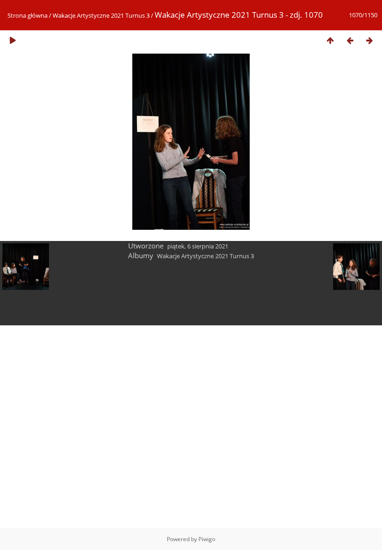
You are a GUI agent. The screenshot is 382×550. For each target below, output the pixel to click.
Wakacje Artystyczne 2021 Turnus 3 (101, 15)
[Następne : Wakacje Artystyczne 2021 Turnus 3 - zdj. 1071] (369, 40)
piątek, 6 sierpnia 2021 (197, 246)
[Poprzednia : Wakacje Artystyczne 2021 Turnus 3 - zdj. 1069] (350, 40)
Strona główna (27, 15)
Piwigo (206, 539)
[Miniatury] (330, 40)
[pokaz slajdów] (12, 40)
